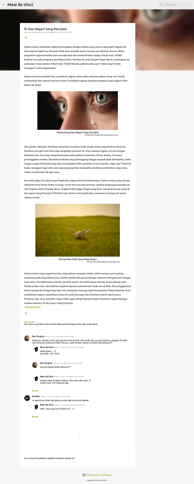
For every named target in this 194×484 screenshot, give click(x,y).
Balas (35, 391)
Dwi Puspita (38, 336)
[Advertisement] (156, 172)
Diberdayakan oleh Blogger (99, 475)
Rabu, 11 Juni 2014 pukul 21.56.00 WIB (55, 396)
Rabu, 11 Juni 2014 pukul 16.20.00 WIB (69, 377)
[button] (25, 37)
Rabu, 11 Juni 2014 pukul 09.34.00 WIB (69, 347)
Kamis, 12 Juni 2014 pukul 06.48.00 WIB (69, 405)
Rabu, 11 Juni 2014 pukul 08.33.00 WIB (59, 336)
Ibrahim (36, 396)
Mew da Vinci (20, 4)
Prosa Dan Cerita (32, 307)
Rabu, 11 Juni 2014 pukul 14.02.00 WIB (67, 363)
